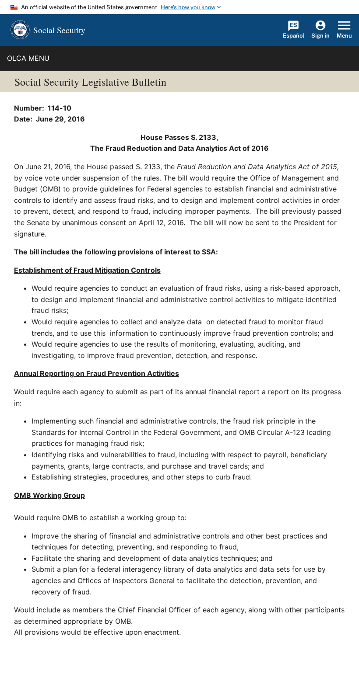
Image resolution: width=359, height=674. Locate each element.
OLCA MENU (28, 58)
